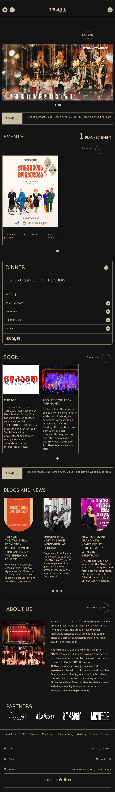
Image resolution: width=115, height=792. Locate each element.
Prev (5, 69)
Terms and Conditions (42, 734)
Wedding (82, 734)
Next (110, 69)
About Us (10, 734)
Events (13, 137)
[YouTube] (60, 780)
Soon (11, 357)
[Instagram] (69, 780)
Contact (105, 734)
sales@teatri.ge (101, 748)
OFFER (22, 734)
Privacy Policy (66, 734)
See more (88, 35)
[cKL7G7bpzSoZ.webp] (57, 72)
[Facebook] (65, 780)
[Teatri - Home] (57, 9)
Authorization (12, 9)
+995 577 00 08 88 (103, 759)
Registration (4, 9)
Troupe (93, 734)
